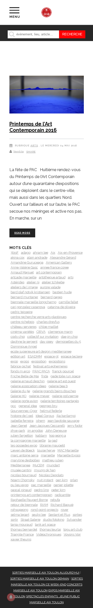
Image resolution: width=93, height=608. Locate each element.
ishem (40, 421)
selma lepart (20, 515)
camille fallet (68, 302)
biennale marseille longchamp (33, 302)
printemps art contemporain (31, 495)
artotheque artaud (52, 277)
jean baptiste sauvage (63, 421)
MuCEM (38, 465)
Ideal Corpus (45, 416)
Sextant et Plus (59, 515)
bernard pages (51, 297)
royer (64, 510)
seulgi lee (39, 515)
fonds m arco (20, 371)
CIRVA (41, 332)
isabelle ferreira (22, 421)
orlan (74, 480)
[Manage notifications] (11, 597)
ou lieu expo (20, 485)
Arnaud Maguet (22, 272)
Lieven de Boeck (23, 450)
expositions (57, 361)
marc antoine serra (24, 455)
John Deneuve (56, 430)
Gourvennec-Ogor (24, 411)
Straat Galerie (30, 519)
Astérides (17, 282)
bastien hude (62, 292)
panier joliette (63, 485)
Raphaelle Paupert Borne (29, 500)
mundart (53, 465)
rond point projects (44, 510)
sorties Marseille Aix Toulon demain (39, 578)
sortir (14, 519)
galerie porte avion (24, 401)
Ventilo (18, 151)
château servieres (23, 327)
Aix (53, 252)
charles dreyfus (48, 322)
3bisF (15, 252)
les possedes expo (24, 445)
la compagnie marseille (28, 440)
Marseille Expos (68, 455)
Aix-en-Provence (70, 252)
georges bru (48, 406)
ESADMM (35, 356)
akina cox (18, 257)
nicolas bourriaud (23, 475)
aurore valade (50, 287)
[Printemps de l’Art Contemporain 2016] (46, 95)
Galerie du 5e (20, 391)
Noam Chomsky (22, 480)
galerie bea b (58, 386)
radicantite (62, 495)
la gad (52, 440)
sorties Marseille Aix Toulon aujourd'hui (45, 572)
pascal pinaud (21, 490)
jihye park (18, 430)
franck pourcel (63, 371)
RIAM (44, 505)
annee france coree (54, 267)
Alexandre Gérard (63, 257)
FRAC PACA (41, 371)
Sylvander (74, 519)
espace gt (51, 356)
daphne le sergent (24, 341)
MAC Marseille (68, 450)
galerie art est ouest (61, 381)
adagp (26, 252)
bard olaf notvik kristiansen (30, 292)
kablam (41, 435)
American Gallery (59, 262)
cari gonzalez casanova (28, 307)
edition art (18, 356)
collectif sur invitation (43, 336)
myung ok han (45, 470)
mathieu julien (52, 460)
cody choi (18, 336)
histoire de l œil (22, 416)
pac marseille (41, 485)
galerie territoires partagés (59, 401)
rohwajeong (19, 510)
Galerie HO (19, 396)
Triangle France (22, 534)
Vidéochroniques (48, 534)
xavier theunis (21, 539)
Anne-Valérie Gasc (24, 267)
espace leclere (71, 356)
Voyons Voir (72, 534)
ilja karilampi (66, 416)
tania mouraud (21, 524)
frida (44, 376)
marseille (48, 455)
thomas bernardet (24, 529)
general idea (28, 406)
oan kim (62, 480)
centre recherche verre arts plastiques (38, 317)
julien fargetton (22, 435)
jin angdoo (35, 430)
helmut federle (51, 411)
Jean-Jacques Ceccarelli (47, 426)
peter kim (58, 490)
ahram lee (40, 252)
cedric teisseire (21, 312)
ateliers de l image (24, 287)
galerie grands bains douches (54, 391)
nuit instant (45, 480)
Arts (34, 145)
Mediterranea (20, 465)
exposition (38, 361)
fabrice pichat (21, 366)
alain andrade (37, 257)
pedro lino (41, 490)
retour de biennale (24, 505)
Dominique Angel (24, 346)
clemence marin (60, 332)
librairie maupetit (52, 445)
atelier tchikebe (53, 282)
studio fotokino (53, 519)
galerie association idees (28, 386)
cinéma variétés (22, 332)
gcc (13, 406)
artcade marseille (23, 277)
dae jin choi (69, 336)
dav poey (46, 341)
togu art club (72, 529)
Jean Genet (19, 426)
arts (70, 277)
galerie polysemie (65, 396)
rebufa (55, 500)
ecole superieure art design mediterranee (41, 351)
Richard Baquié (62, 505)
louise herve (46, 450)
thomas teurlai (50, 529)
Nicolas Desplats (51, 475)
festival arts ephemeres (50, 366)
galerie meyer (39, 396)
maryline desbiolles (25, 460)
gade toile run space (65, 376)
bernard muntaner (24, 297)
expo (14, 361)
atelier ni (33, 282)
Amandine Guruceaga (27, 262)
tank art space (45, 524)
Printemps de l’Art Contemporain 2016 (33, 127)
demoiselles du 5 (68, 341)
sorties (77, 515)
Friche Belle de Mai (25, 376)
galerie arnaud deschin (28, 381)
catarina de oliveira (61, 307)
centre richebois (22, 322)
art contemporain (49, 272)
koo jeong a (57, 435)
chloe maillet (48, 327)
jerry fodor (75, 426)
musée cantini (21, 470)
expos (24, 361)
